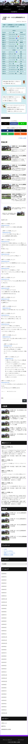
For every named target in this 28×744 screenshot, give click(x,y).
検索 (2, 398)
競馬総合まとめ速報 (8, 554)
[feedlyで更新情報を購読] (7, 134)
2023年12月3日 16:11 (5, 315)
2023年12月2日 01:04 (5, 261)
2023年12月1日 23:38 (5, 254)
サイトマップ (21, 739)
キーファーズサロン (8, 551)
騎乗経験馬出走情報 (6, 117)
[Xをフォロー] (20, 130)
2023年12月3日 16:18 (5, 324)
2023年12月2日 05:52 (5, 268)
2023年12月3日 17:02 (8, 345)
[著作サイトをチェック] (7, 130)
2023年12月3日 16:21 (6, 336)
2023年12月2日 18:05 (5, 288)
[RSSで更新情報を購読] (20, 134)
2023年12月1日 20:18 (5, 225)
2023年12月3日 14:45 (6, 308)
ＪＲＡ (5, 549)
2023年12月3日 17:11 (9, 358)
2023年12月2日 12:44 (5, 279)
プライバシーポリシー (7, 739)
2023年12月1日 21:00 (6, 232)
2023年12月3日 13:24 (5, 299)
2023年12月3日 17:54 (5, 382)
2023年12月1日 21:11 (5, 241)
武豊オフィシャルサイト (9, 552)
